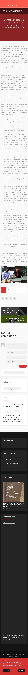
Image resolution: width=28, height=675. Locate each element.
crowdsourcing (14, 291)
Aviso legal (8, 459)
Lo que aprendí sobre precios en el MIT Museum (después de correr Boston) (13, 504)
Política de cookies (10, 467)
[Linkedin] (16, 5)
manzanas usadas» (17, 52)
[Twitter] (12, 5)
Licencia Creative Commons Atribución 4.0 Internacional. (13, 637)
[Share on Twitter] (6, 298)
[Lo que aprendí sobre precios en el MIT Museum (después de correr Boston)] (13, 492)
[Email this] (14, 298)
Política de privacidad (11, 463)
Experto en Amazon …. (10, 408)
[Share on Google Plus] (10, 298)
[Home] (12, 11)
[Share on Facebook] (2, 298)
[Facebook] (8, 5)
